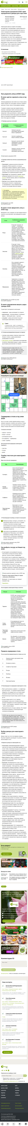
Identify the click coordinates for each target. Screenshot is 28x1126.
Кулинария (11, 1003)
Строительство (5, 1003)
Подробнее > (5, 583)
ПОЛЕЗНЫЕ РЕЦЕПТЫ (19, 1108)
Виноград (14, 990)
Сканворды (14, 1119)
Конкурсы (3, 1090)
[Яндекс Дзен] (8, 1070)
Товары (17, 1092)
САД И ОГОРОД (15, 5)
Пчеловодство (10, 1004)
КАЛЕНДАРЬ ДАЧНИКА (6, 5)
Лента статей (4, 1085)
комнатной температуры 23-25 (12, 915)
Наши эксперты (7, 982)
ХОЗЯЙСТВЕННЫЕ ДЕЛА (6, 1108)
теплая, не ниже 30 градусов (12, 917)
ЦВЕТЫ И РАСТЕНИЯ (23, 5)
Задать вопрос (6, 854)
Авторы (17, 1088)
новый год (4, 886)
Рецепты (3, 1092)
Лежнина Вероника (9, 16)
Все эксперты (7, 1052)
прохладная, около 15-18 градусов (13, 913)
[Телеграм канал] (2, 1070)
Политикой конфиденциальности (11, 1081)
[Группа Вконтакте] (4, 1070)
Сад (3, 989)
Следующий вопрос (8, 921)
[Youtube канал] (6, 1070)
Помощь (3, 1095)
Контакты (3, 1097)
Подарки (17, 1090)
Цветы (20, 989)
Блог (16, 1085)
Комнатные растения (6, 990)
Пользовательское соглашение (8, 1117)
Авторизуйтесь (4, 973)
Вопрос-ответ (4, 1088)
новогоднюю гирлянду (7, 340)
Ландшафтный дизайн (13, 989)
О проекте (17, 1095)
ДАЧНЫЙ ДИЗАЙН (18, 1105)
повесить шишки (19, 253)
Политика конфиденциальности (8, 1116)
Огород (6, 989)
